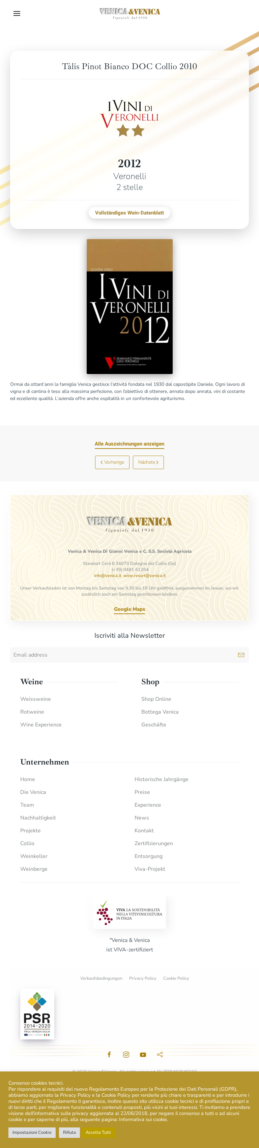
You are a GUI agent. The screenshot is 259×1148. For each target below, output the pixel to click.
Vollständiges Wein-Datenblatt (129, 213)
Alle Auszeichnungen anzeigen (129, 444)
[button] (17, 13)
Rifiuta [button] (69, 1132)
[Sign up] (241, 655)
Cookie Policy (176, 978)
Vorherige (114, 462)
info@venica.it (107, 576)
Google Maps (129, 609)
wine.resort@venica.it (144, 576)
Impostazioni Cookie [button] (32, 1132)
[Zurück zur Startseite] (129, 13)
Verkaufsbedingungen (101, 978)
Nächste (146, 462)
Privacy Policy (142, 978)
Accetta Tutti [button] (98, 1132)
